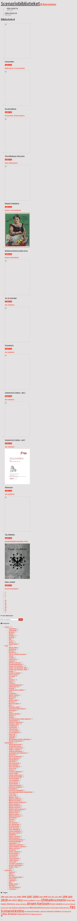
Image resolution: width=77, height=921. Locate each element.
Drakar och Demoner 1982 (18, 668)
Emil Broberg (13, 759)
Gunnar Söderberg (15, 771)
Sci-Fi (11, 640)
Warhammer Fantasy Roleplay (19, 739)
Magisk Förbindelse (12, 203)
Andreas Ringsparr (15, 751)
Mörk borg (12, 697)
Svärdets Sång (14, 724)
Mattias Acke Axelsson (17, 809)
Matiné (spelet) (9, 68)
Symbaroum (13, 725)
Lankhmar (12, 880)
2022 (14, 900)
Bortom (11, 651)
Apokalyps (12, 628)
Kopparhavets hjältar (16, 690)
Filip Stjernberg (14, 766)
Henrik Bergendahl (15, 776)
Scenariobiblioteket (20, 3)
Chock (11, 656)
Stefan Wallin (14, 853)
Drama (6, 163)
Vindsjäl (12, 737)
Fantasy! (12, 680)
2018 (64, 896)
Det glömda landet (15, 877)
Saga (6, 305)
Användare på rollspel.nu (18, 753)
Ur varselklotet (14, 732)
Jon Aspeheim (14, 780)
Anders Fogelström (16, 748)
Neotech (12, 702)
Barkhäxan (12, 649)
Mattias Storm (13, 812)
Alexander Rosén (15, 746)
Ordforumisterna (64, 907)
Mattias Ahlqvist (14, 811)
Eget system (13, 674)
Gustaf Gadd (13, 773)
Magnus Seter (14, 797)
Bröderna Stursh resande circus (16, 251)
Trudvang (12, 889)
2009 (41, 897)
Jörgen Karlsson (37, 903)
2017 (60, 897)
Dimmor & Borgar (15, 663)
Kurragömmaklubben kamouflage (14, 541)
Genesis (12, 770)
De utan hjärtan (10, 109)
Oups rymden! (10, 582)
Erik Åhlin (12, 761)
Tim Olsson (13, 856)
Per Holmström (14, 824)
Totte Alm (12, 862)
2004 (15, 897)
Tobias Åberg (13, 860)
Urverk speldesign (19, 68)
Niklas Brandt (35, 908)
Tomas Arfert (22, 914)
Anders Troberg (14, 749)
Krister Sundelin (56, 904)
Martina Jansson (14, 807)
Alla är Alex (13, 647)
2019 (70, 896)
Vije (10, 868)
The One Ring (14, 731)
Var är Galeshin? (11, 298)
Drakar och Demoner (16, 666)
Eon (10, 678)
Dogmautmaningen (15, 664)
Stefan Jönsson (14, 851)
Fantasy (11, 635)
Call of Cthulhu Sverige (17, 654)
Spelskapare (9, 742)
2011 (49, 897)
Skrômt (11, 717)
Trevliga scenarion (15, 863)
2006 (23, 896)
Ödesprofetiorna (36, 914)
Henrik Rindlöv (14, 778)
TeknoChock (13, 729)
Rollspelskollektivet (16, 839)
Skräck (26, 541)
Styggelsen (9, 345)
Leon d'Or (12, 794)
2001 (3, 897)
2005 (19, 897)
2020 (4, 900)
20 (6, 607)
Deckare (7, 210)
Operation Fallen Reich (17, 708)
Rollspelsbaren (13, 163)
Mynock (11, 819)
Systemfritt (13, 727)
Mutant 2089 (13, 700)
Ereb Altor (12, 879)
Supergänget (13, 720)
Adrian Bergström (15, 744)
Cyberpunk (13, 630)
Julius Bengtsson (15, 785)
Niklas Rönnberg (45, 907)
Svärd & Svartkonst (15, 722)
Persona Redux (9, 115)
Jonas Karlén (13, 782)
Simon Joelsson (14, 848)
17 (5, 602)
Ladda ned (8, 65)
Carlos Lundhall (28, 900)
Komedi (7, 588)
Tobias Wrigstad (9, 914)
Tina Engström (14, 858)
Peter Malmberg (14, 829)
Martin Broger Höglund (17, 802)
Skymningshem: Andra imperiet (20, 719)
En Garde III (38, 900)
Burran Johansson (15, 756)
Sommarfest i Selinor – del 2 (15, 393)
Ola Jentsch (13, 822)
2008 (36, 896)
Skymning (12, 850)
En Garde (12, 676)
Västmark (12, 736)
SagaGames (11, 305)
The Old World (14, 887)
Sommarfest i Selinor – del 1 (15, 440)
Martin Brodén (5, 907)
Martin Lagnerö (14, 804)
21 (5, 609)
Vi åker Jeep (13, 867)
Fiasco (11, 681)
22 (5, 610)
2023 (20, 900)
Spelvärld (8, 870)
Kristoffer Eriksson (69, 904)
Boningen (12, 754)
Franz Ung (12, 768)
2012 (53, 897)
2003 (11, 897)
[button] (48, 4)
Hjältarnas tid (13, 686)
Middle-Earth (13, 884)
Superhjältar (13, 644)
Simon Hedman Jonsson (17, 846)
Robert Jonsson (14, 836)
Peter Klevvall (14, 828)
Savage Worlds (14, 714)
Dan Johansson (14, 758)
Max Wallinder (13, 907)
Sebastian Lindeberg (16, 845)
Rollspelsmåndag (15, 841)
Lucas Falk (12, 795)
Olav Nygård (55, 907)
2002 (7, 897)
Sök (20, 619)
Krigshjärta (13, 788)
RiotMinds (12, 834)
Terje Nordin (13, 855)
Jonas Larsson (20, 904)
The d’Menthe (10, 535)
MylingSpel (13, 817)
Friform (11, 683)
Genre (7, 627)
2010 (45, 897)
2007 (29, 896)
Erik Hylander (13, 765)
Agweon (12, 872)
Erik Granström (14, 763)
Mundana (12, 885)
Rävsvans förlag (15, 833)
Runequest (13, 710)
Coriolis (11, 657)
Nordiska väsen (14, 707)
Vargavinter (9, 61)
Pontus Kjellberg (15, 831)
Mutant (11, 698)
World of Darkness (19, 115)
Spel (6, 645)
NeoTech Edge (14, 703)
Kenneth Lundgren (15, 787)
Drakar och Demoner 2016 (18, 669)
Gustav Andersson (15, 775)
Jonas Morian (13, 783)
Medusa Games (14, 814)
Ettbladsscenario (53, 900)
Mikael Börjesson (15, 816)
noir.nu (11, 821)
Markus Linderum (15, 799)
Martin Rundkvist (15, 805)
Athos (11, 873)
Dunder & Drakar (14, 673)
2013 (56, 897)
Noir (10, 639)
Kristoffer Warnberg (16, 790)
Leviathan (12, 693)
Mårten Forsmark (15, 800)
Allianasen (9, 487)
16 (5, 600)
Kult (10, 691)
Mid (10, 882)
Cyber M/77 (13, 659)
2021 (10, 900)
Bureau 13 (12, 652)
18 (5, 603)
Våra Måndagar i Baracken (14, 156)
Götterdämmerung (15, 685)
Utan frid (12, 734)
